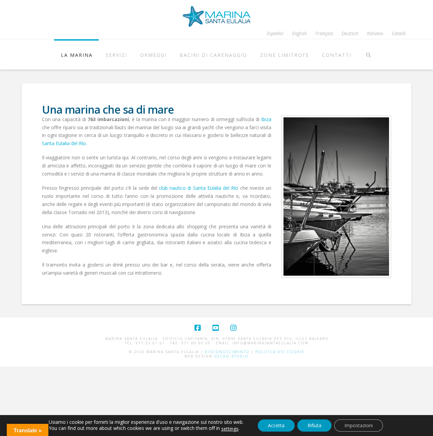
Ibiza (266, 119)
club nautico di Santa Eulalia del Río (198, 188)
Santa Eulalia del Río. (64, 143)
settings (229, 429)
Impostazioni (358, 425)
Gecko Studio (231, 356)
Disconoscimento (227, 351)
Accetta (276, 425)
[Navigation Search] (368, 54)
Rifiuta (314, 425)
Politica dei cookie (279, 351)
